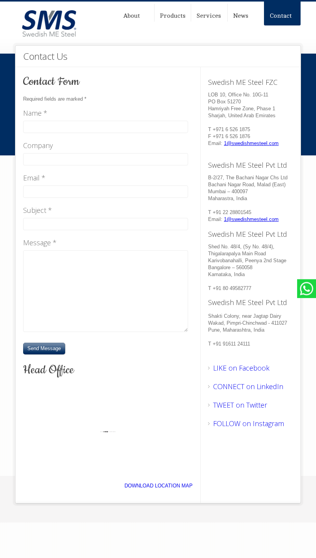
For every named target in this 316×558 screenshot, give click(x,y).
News (240, 15)
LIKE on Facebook (241, 368)
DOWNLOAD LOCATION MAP (158, 486)
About (131, 15)
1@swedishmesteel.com (251, 143)
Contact (281, 15)
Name (35, 114)
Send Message (44, 348)
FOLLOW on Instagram (248, 423)
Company (38, 146)
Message (40, 243)
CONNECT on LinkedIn (248, 386)
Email (34, 178)
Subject (37, 211)
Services (209, 15)
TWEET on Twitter (240, 405)
